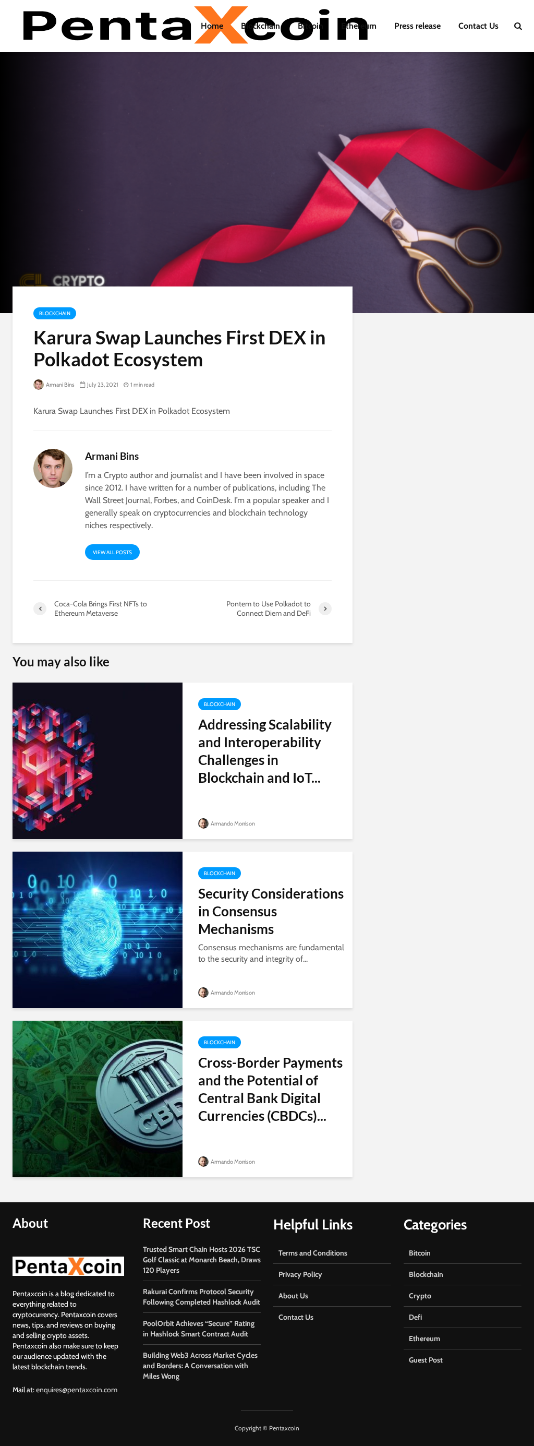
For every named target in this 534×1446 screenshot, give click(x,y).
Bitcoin (310, 26)
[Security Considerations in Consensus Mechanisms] (98, 929)
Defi (415, 1317)
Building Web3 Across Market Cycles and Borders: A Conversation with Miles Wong (200, 1366)
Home (212, 26)
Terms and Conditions (312, 1253)
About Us (293, 1295)
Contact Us (478, 26)
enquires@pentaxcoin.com (76, 1389)
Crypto (420, 1295)
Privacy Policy (300, 1274)
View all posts (112, 552)
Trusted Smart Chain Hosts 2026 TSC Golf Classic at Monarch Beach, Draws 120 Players (202, 1260)
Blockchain (260, 26)
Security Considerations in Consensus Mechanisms (271, 911)
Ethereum (359, 26)
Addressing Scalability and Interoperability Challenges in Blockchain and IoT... (265, 751)
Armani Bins (60, 384)
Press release (417, 26)
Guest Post (426, 1360)
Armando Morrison (232, 823)
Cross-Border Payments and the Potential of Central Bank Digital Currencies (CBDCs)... (270, 1089)
